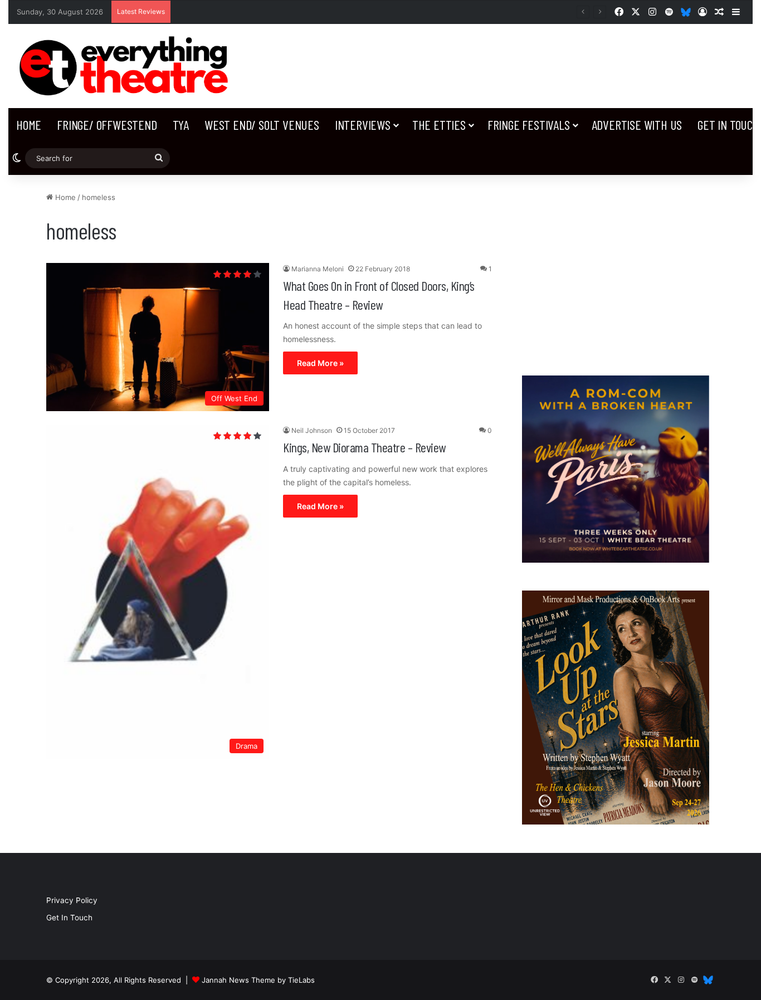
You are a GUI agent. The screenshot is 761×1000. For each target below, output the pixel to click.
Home (28, 124)
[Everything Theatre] (126, 66)
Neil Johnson (311, 430)
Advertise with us (637, 124)
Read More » (320, 363)
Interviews (363, 124)
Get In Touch (69, 917)
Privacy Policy (71, 900)
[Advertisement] (616, 270)
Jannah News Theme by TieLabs (258, 979)
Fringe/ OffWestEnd (107, 124)
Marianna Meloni (317, 269)
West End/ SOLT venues (261, 124)
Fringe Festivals (528, 124)
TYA (181, 124)
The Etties (439, 124)
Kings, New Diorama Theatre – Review (364, 447)
